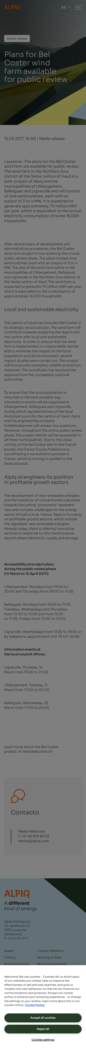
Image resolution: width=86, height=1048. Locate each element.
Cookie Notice (35, 1005)
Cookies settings (43, 1040)
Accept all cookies (43, 1017)
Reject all (43, 1029)
